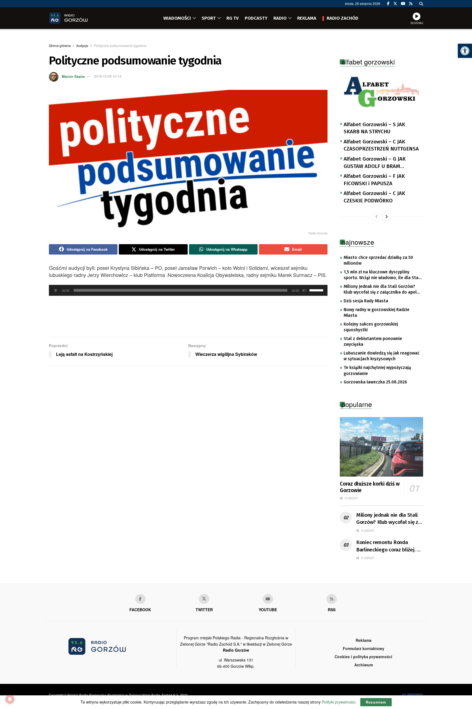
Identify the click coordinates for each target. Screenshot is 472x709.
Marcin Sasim (73, 76)
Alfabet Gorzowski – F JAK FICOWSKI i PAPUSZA (374, 180)
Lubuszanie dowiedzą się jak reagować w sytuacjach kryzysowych (381, 356)
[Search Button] (421, 3)
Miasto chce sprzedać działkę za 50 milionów (378, 260)
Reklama (363, 640)
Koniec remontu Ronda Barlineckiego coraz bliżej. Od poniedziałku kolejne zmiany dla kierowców (389, 546)
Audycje (82, 45)
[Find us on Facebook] (388, 3)
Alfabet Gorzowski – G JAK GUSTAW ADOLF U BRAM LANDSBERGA (375, 163)
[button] (465, 51)
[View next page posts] (386, 216)
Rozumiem (376, 702)
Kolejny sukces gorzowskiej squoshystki (371, 327)
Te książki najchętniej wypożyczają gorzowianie (377, 370)
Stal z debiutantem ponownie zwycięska (373, 341)
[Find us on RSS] (410, 3)
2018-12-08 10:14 (107, 76)
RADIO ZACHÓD (342, 18)
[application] (188, 290)
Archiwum (363, 664)
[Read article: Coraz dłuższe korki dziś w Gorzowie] (381, 447)
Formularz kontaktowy (363, 648)
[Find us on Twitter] (395, 3)
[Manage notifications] (9, 699)
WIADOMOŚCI (177, 18)
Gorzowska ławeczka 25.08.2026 (375, 382)
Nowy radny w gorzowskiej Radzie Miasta (376, 312)
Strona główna (60, 45)
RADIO (280, 18)
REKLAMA (306, 18)
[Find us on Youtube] (268, 599)
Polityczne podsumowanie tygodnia (120, 45)
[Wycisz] (304, 290)
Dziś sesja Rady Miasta (366, 301)
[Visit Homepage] (76, 18)
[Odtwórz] (56, 290)
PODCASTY (256, 18)
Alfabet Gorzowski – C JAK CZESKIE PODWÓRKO (374, 197)
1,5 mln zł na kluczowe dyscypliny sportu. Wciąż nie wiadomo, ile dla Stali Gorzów (382, 275)
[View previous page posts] (377, 216)
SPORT (209, 18)
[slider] (317, 290)
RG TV (232, 18)
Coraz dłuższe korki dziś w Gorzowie (370, 487)
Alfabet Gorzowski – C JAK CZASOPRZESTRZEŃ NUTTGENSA (381, 145)
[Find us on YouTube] (403, 3)
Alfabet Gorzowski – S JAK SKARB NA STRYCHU (374, 128)
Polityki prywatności (338, 702)
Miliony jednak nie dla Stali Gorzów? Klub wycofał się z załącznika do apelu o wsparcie (381, 290)
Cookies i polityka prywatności (363, 656)
